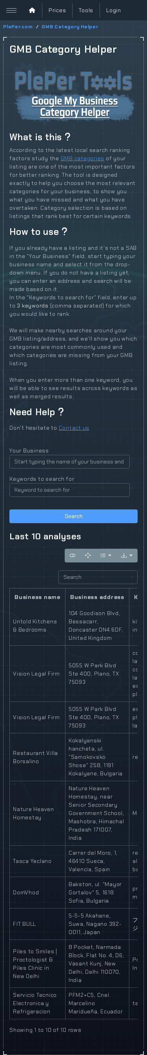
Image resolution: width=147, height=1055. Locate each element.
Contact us (74, 427)
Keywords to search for (41, 478)
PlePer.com (18, 27)
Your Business (29, 450)
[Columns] (106, 555)
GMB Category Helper (70, 27)
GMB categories (83, 158)
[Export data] (127, 555)
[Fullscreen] (88, 555)
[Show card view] (72, 555)
